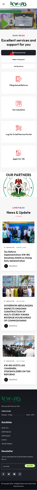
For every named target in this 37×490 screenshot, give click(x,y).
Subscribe (30, 465)
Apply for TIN (19, 159)
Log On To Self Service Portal (18, 134)
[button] (2, 187)
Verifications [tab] (18, 66)
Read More (13, 266)
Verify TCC (5, 428)
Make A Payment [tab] (18, 59)
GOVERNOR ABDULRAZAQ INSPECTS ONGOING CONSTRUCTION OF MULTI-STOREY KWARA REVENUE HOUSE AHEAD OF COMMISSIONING (18, 313)
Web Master (10, 247)
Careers (4, 440)
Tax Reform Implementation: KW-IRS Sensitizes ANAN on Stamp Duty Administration (18, 256)
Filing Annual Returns (19, 85)
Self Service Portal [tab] (18, 53)
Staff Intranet (5, 436)
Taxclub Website (6, 444)
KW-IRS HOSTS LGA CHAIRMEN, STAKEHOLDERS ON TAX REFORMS (17, 370)
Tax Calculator (18, 110)
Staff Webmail (6, 432)
